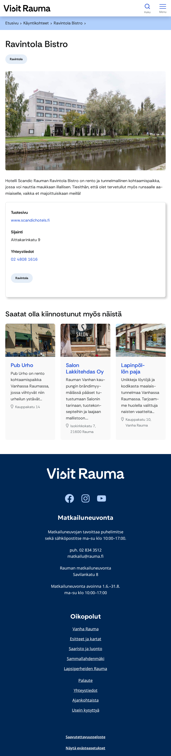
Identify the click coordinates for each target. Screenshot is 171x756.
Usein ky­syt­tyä (85, 710)
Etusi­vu (11, 23)
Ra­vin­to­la (16, 59)
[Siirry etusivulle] (27, 8)
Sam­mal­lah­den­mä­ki (85, 658)
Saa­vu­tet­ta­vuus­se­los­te (85, 736)
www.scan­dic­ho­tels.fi (30, 220)
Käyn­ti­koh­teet (36, 23)
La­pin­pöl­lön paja (133, 368)
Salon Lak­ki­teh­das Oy (85, 368)
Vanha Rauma (86, 628)
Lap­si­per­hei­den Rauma (85, 668)
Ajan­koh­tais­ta (85, 700)
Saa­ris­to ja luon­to (85, 648)
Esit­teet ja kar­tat (85, 638)
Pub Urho (22, 365)
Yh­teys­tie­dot (86, 690)
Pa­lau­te (85, 680)
